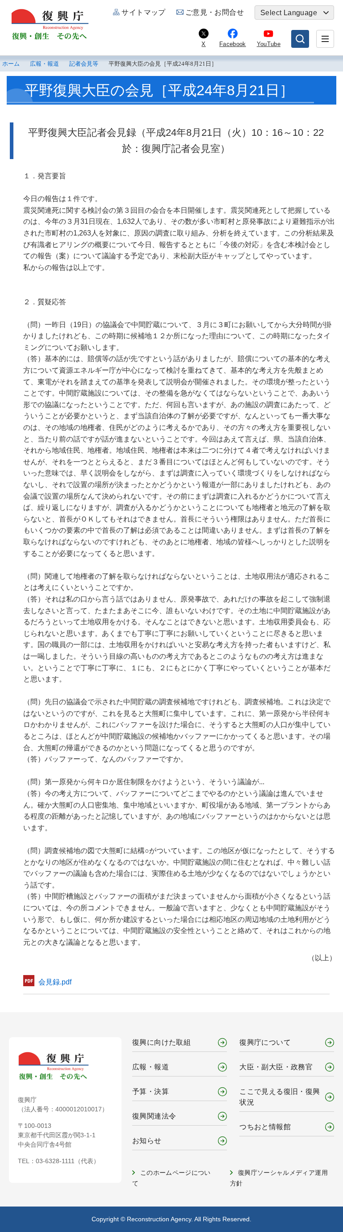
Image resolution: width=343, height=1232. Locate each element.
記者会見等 (83, 64)
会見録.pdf (54, 982)
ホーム (11, 64)
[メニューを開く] (325, 39)
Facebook (232, 44)
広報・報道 (44, 64)
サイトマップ (143, 12)
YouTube (268, 44)
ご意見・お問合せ (214, 12)
